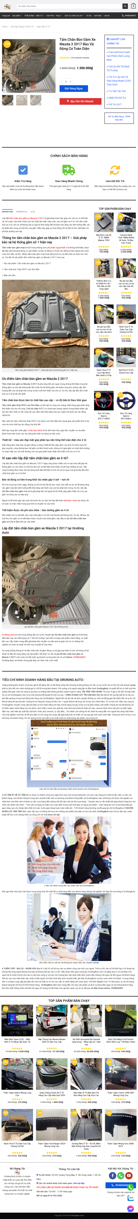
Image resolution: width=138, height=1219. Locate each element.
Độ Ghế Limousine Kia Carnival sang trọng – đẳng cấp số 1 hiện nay (86, 1042)
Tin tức (89, 15)
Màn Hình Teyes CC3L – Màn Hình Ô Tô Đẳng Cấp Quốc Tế (17, 1040)
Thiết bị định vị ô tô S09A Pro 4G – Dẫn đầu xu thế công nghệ (104, 285)
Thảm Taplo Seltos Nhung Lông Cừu (17, 1094)
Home (5, 26)
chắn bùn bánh (35, 430)
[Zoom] (5, 89)
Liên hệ (106, 15)
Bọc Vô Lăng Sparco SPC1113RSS (104, 416)
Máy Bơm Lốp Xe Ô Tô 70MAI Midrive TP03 (103, 238)
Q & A (33, 212)
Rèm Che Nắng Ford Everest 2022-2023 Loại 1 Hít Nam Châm (120, 1040)
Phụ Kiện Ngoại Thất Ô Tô (22, 26)
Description (7, 212)
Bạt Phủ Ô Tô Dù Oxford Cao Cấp (126, 371)
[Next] (51, 66)
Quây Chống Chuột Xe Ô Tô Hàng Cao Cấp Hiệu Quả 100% (52, 1094)
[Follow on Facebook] (112, 1175)
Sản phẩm (16, 15)
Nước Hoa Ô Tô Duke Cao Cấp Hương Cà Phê (126, 329)
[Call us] (121, 1175)
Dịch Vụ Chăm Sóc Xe (73, 15)
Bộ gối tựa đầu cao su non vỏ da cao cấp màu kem (104, 329)
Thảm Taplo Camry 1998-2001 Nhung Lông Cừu (120, 1094)
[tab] (7, 211)
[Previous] (6, 66)
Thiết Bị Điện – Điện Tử (33, 15)
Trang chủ (6, 15)
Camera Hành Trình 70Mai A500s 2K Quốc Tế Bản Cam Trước (126, 239)
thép (36, 408)
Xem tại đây (78, 1183)
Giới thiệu (97, 15)
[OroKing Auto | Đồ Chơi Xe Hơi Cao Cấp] (7, 6)
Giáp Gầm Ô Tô (43, 26)
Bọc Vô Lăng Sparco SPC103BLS (126, 416)
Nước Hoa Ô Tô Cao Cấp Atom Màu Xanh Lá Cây (103, 373)
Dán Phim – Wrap (53, 15)
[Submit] (125, 6)
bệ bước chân (71, 500)
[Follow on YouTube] (129, 1175)
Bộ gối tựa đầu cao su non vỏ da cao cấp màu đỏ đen (126, 285)
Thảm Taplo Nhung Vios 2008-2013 (120, 1145)
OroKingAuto (102, 688)
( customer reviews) (80, 58)
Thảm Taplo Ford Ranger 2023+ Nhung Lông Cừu (52, 1145)
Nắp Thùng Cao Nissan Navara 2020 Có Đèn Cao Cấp (51, 1040)
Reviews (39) (21, 212)
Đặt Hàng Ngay (74, 88)
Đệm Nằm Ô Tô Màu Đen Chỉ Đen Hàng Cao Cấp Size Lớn (86, 1094)
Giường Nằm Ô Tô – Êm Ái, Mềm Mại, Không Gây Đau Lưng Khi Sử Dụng (86, 1146)
